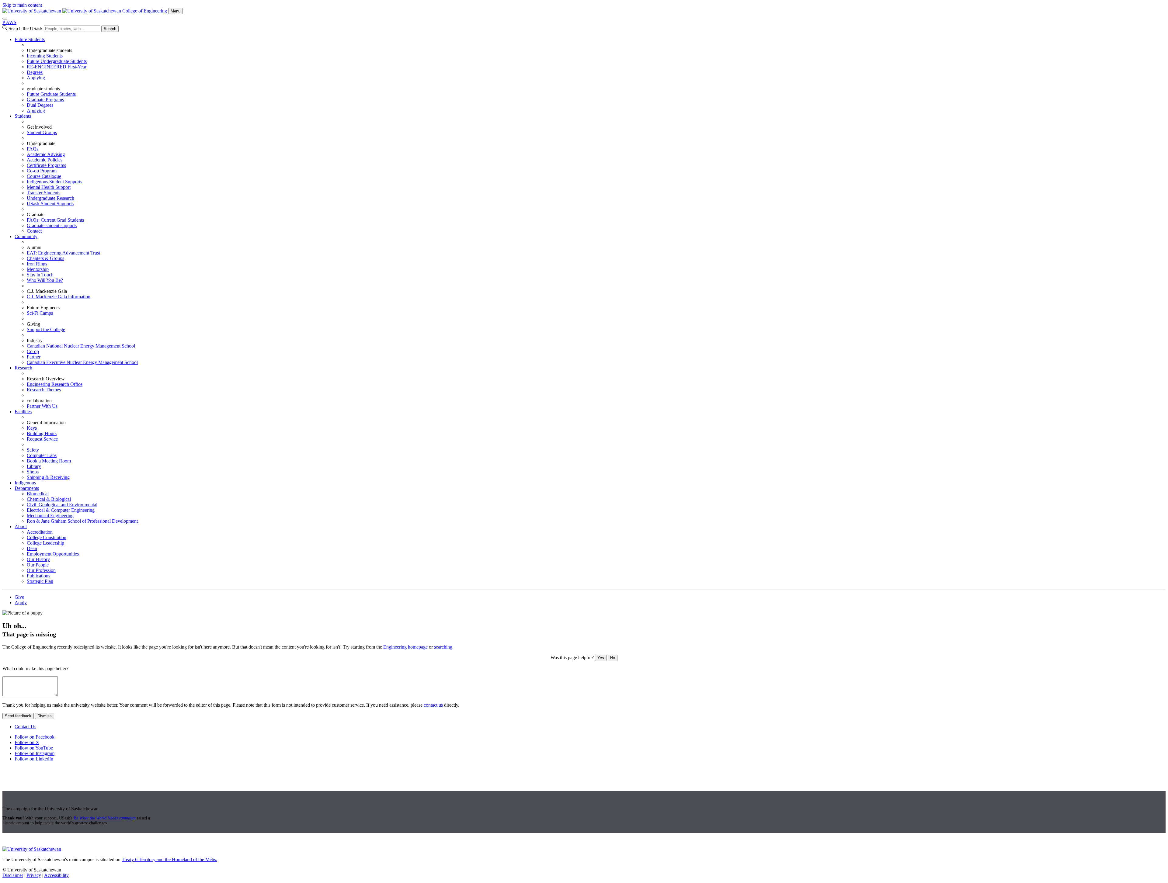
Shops (33, 471)
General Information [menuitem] (46, 422)
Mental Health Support (49, 187)
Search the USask (26, 28)
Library (34, 466)
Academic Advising (46, 154)
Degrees (35, 72)
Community (26, 236)
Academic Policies (44, 159)
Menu (175, 11)
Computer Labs (42, 455)
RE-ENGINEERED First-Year (56, 66)
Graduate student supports (52, 225)
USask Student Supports (50, 203)
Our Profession (41, 570)
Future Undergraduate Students (57, 61)
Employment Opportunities (53, 553)
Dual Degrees (40, 105)
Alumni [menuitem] (34, 247)
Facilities (23, 411)
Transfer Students (43, 192)
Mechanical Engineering (50, 515)
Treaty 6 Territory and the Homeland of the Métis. (169, 859)
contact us (433, 705)
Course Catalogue (44, 176)
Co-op (33, 351)
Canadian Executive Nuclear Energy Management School (82, 362)
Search (110, 28)
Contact (34, 231)
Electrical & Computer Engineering (61, 510)
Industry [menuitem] (35, 340)
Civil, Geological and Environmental (62, 504)
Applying (36, 77)
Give (19, 597)
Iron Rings (37, 263)
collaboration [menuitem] (39, 400)
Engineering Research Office (54, 384)
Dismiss (44, 716)
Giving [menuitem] (33, 324)
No (612, 658)
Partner (33, 356)
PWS (9, 22)
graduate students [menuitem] (43, 88)
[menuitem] (590, 75)
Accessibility (56, 875)
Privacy (33, 875)
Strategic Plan (40, 581)
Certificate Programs (46, 165)
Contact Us (25, 726)
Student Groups (42, 132)
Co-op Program (42, 170)
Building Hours (42, 433)
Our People (38, 564)
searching (443, 646)
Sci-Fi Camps (40, 313)
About (21, 526)
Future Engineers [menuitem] (43, 307)
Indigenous (25, 482)
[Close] (4, 18)
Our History (38, 559)
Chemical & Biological (49, 499)
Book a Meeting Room (49, 460)
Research (23, 367)
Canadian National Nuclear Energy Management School (81, 345)
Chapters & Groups (45, 258)
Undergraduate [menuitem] (41, 143)
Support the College (46, 329)
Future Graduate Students (51, 94)
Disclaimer (12, 875)
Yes (600, 658)
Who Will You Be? (45, 280)
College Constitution (46, 537)
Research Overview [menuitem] (46, 378)
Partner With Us (42, 406)
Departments (27, 488)
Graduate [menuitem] (35, 214)
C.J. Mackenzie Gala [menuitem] (47, 291)
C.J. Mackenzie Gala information (58, 296)
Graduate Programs (45, 99)
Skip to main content (22, 5)
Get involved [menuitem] (39, 127)
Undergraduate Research (50, 198)
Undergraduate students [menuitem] (49, 50)
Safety (33, 449)
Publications (38, 575)
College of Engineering (144, 10)
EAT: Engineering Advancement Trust (63, 252)
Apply (21, 602)
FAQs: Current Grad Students (55, 220)
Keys (32, 428)
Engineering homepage (405, 646)
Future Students (30, 39)
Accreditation (40, 532)
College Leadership (45, 542)
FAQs (32, 148)
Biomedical (38, 493)
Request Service (42, 438)
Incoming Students (45, 55)
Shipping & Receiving (48, 477)
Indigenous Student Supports (54, 181)
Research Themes (44, 389)
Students (23, 116)
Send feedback (18, 716)
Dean (32, 548)
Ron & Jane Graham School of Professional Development (82, 521)
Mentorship (38, 269)
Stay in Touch (40, 274)
